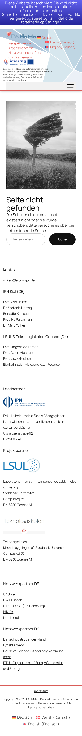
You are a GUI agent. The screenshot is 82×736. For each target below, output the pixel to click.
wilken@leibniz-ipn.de (19, 280)
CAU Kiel (9, 594)
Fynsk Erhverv (13, 645)
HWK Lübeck (12, 600)
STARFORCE (12, 606)
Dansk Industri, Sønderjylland (24, 639)
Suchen (62, 239)
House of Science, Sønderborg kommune (33, 651)
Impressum (41, 691)
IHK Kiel (8, 611)
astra (7, 657)
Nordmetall (11, 617)
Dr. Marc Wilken (14, 325)
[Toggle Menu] (70, 86)
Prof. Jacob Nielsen (17, 358)
